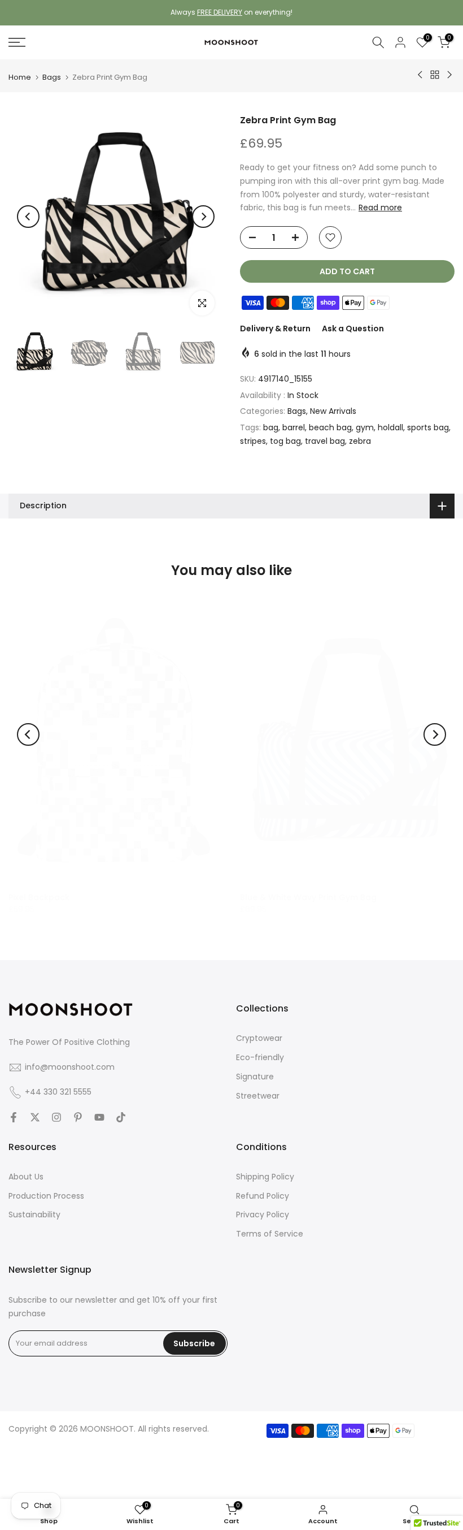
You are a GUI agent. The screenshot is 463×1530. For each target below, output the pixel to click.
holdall (390, 427)
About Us (25, 1176)
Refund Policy (262, 1195)
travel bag (325, 441)
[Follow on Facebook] (13, 1117)
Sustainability (34, 1214)
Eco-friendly (260, 1057)
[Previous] (28, 216)
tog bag (285, 441)
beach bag (330, 427)
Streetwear (257, 1095)
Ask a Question (353, 328)
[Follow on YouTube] (99, 1117)
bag (270, 427)
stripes (253, 441)
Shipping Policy (265, 1176)
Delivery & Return (275, 328)
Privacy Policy (262, 1214)
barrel (293, 427)
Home (19, 77)
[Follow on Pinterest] (78, 1117)
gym (365, 427)
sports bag (428, 427)
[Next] (203, 216)
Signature (255, 1076)
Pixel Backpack (38, 896)
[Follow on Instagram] (56, 1117)
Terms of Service (269, 1233)
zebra (360, 441)
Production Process (46, 1195)
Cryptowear (259, 1038)
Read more (380, 207)
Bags (51, 77)
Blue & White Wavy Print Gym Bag (308, 896)
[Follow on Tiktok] (121, 1117)
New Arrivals (333, 411)
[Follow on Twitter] (35, 1117)
